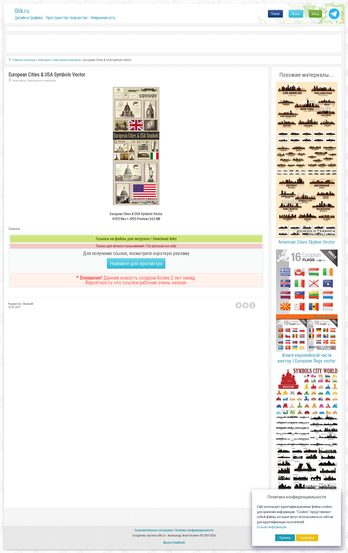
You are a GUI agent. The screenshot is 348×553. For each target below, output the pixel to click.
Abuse (167, 542)
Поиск (275, 14)
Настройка (307, 538)
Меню (296, 14)
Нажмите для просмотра (136, 263)
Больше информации (271, 527)
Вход (315, 14)
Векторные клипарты (42, 80)
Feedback (179, 542)
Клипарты (19, 80)
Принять (285, 538)
